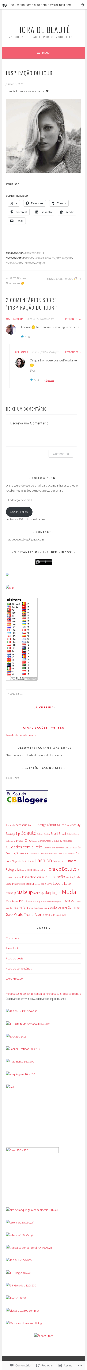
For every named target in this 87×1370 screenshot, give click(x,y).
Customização (72, 847)
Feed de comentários (19, 968)
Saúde (52, 907)
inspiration (16, 877)
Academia (10, 825)
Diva (60, 853)
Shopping (62, 907)
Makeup (25, 892)
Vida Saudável (58, 914)
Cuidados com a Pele (24, 846)
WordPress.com (15, 978)
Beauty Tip (13, 834)
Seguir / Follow (19, 512)
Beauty (75, 825)
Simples (40, 263)
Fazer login (12, 948)
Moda (69, 892)
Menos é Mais (14, 263)
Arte (59, 825)
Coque (34, 841)
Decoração (12, 853)
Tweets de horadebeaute (21, 735)
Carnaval (19, 841)
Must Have (12, 901)
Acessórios (22, 825)
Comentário (61, 453)
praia (31, 908)
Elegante (67, 257)
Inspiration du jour (34, 877)
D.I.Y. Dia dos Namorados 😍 (16, 281)
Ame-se (33, 825)
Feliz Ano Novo (59, 861)
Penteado (28, 263)
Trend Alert (33, 914)
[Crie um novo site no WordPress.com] (43, 4)
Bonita (47, 834)
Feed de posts (14, 958)
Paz (73, 901)
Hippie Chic (39, 870)
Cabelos (39, 257)
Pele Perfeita (20, 907)
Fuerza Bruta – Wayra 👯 (62, 278)
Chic (47, 257)
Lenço (37, 884)
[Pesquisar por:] (43, 693)
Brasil (54, 833)
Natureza (32, 901)
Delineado (25, 853)
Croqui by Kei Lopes (62, 840)
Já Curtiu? (43, 707)
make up (38, 893)
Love (49, 884)
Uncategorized (32, 252)
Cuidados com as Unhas (53, 847)
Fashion (43, 860)
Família (30, 861)
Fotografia (13, 869)
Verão (46, 915)
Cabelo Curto (73, 834)
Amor (52, 824)
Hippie (30, 869)
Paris (66, 901)
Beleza (40, 834)
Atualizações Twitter (43, 727)
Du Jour (56, 257)
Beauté (29, 257)
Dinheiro (53, 853)
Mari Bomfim (14, 319)
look (43, 884)
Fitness (71, 861)
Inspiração (56, 876)
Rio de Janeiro (40, 908)
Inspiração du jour (23, 884)
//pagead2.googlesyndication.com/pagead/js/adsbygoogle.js (43, 994)
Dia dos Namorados (40, 853)
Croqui (47, 840)
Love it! (58, 883)
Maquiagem (52, 892)
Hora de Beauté (43, 29)
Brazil (62, 833)
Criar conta (12, 938)
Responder (71, 319)
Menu (46, 53)
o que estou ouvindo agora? (49, 901)
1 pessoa (50, 380)
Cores (41, 840)
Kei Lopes (21, 352)
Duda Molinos (69, 853)
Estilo (24, 861)
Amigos (43, 825)
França (23, 870)
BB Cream (66, 825)
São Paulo (14, 914)
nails (23, 901)
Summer (74, 907)
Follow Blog (44, 478)
